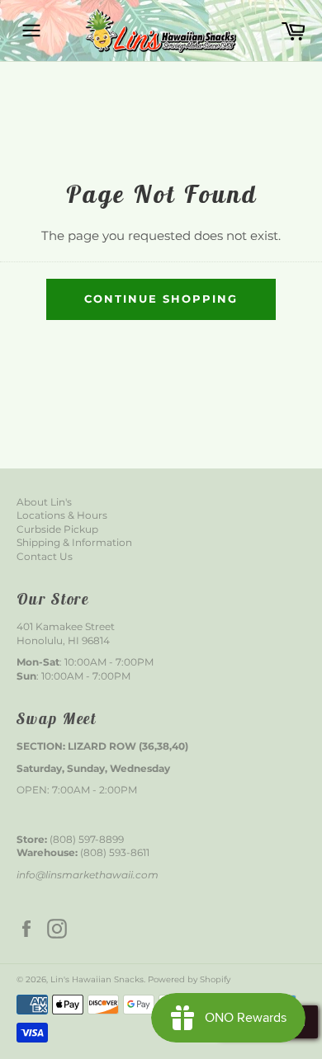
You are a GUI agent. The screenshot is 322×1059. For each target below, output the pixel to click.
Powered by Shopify (189, 979)
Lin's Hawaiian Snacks (97, 979)
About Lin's (44, 502)
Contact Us (45, 556)
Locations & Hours (62, 515)
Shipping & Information (74, 542)
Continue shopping (160, 298)
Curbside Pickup (57, 529)
